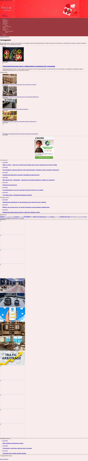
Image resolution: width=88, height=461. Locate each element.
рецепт (8, 218)
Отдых (4, 27)
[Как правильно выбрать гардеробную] (12, 335)
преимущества (65, 216)
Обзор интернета (9, 31)
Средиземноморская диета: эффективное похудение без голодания (29, 66)
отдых (48, 216)
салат (16, 218)
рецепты (13, 218)
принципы (84, 216)
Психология (5, 23)
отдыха (52, 216)
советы (22, 218)
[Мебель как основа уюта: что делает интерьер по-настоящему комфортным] (10, 95)
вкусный (9, 216)
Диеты (6, 25)
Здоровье (5, 21)
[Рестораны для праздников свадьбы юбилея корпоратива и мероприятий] (10, 132)
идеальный (21, 216)
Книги (6, 32)
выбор (12, 216)
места (35, 216)
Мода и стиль (6, 28)
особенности (42, 216)
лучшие (27, 216)
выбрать (16, 216)
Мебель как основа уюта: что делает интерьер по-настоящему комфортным (21, 96)
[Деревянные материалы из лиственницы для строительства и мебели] (10, 83)
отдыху (56, 216)
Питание (4, 24)
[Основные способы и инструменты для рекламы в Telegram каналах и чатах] (12, 321)
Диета (2, 216)
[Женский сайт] (6, 12)
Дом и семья (5, 20)
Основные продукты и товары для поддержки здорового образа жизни (19, 121)
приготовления (79, 216)
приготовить (73, 216)
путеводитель (3, 218)
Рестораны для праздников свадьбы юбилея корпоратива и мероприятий (20, 133)
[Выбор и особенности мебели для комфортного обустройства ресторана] (12, 350)
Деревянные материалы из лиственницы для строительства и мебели (19, 84)
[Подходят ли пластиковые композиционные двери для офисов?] (12, 379)
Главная (2, 36)
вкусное (6, 216)
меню (31, 216)
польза (58, 216)
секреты (19, 218)
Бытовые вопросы (7, 26)
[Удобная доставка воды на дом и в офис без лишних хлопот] (10, 108)
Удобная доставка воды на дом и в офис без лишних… (16, 109)
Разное (4, 30)
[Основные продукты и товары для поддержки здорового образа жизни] (10, 120)
